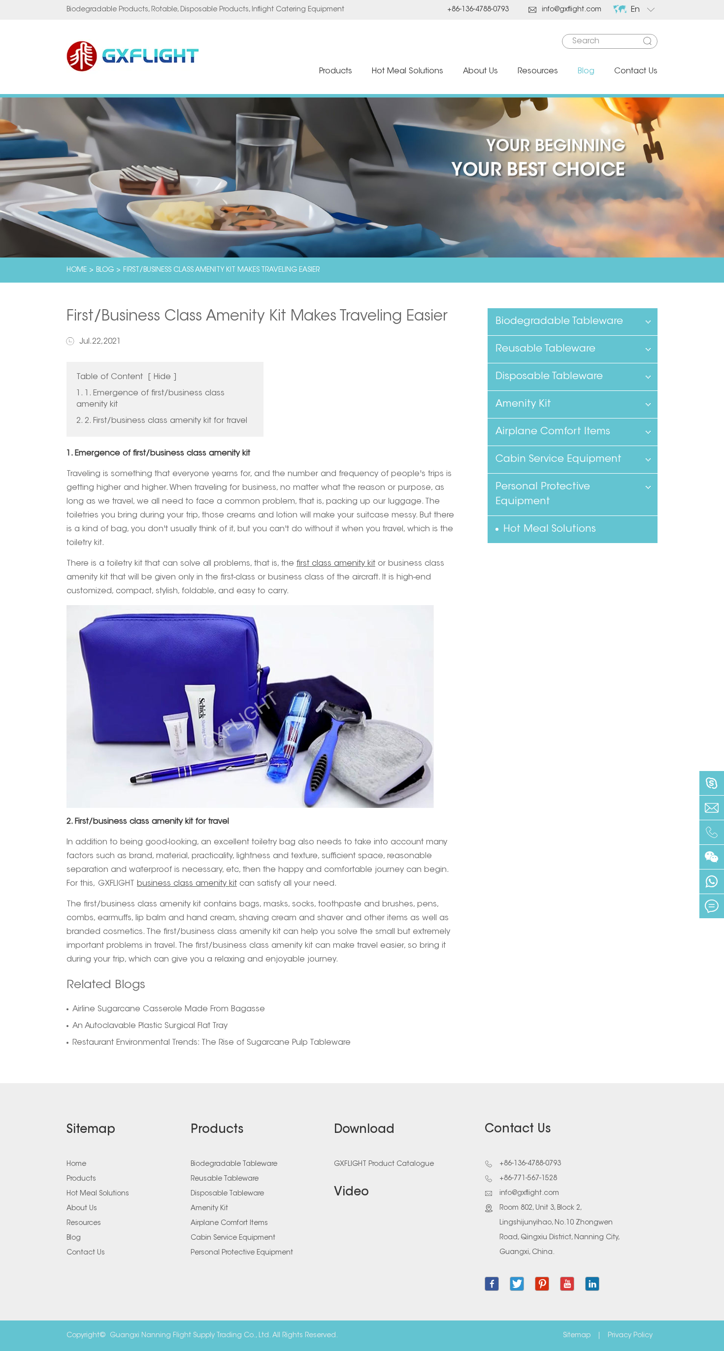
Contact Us (636, 71)
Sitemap (90, 1130)
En (635, 10)
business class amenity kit (187, 884)
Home (76, 270)
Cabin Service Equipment (558, 459)
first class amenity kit (335, 564)
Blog (586, 71)
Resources (538, 71)
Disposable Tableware (549, 377)
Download (364, 1130)
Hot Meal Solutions (407, 71)
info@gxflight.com (564, 10)
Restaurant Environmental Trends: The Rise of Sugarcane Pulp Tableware (211, 1043)
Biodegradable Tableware (559, 321)
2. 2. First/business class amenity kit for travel (161, 421)
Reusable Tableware (545, 349)
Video (351, 1192)
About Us (480, 71)
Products (335, 71)
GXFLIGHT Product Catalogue (384, 1164)
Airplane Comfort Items (552, 432)
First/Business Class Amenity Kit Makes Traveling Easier (221, 270)
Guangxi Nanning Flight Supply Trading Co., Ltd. (190, 1335)
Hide (162, 377)
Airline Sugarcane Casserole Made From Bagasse (168, 1009)
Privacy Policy (630, 1335)
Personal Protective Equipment (542, 494)
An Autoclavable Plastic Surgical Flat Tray (150, 1026)
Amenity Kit (523, 404)
